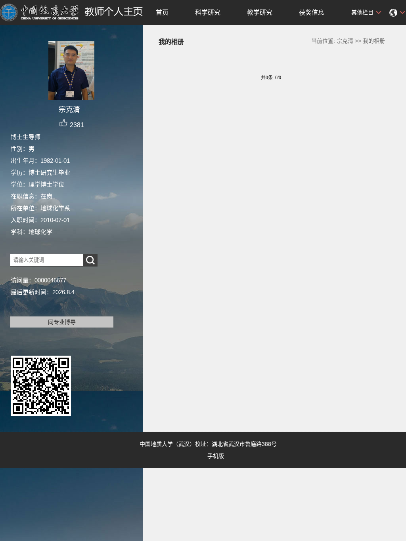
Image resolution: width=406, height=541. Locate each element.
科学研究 (207, 12)
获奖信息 (311, 12)
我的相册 (374, 41)
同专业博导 (62, 322)
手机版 (215, 456)
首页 (162, 12)
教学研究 (259, 12)
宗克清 (345, 41)
